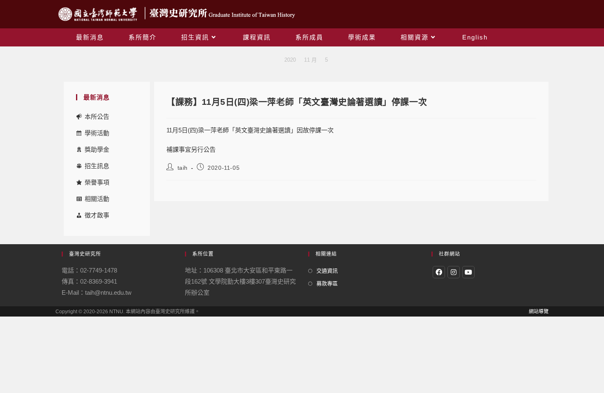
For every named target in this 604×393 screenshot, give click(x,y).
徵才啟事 (97, 215)
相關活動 (97, 198)
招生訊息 (97, 165)
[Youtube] (468, 272)
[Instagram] (453, 272)
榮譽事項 (97, 182)
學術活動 (97, 132)
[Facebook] (439, 272)
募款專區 (327, 283)
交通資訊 (327, 271)
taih (183, 167)
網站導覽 (539, 311)
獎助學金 (97, 149)
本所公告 (97, 116)
